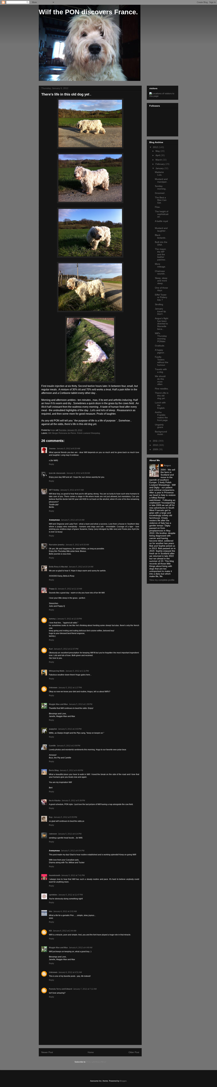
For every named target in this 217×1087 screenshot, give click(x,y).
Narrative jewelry (56, 545)
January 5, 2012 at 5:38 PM (73, 800)
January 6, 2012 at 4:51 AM (70, 972)
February (160, 164)
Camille (52, 746)
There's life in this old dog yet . (161, 396)
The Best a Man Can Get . (160, 200)
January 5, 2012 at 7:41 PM (73, 875)
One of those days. (161, 289)
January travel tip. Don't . (160, 311)
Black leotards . (161, 236)
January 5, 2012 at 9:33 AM (77, 545)
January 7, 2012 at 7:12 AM (85, 989)
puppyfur (53, 729)
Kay (51, 817)
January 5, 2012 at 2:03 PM (69, 729)
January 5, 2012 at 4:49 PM (71, 770)
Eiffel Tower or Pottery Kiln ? (161, 297)
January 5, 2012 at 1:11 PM (77, 671)
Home (91, 1052)
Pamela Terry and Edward (60, 989)
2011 (155, 441)
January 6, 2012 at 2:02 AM (65, 911)
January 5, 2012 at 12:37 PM (66, 649)
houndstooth (54, 875)
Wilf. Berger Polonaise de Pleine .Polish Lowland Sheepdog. (74, 433)
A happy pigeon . (160, 351)
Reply (51, 464)
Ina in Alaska (55, 800)
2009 (156, 449)
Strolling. (159, 304)
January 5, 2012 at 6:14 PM (69, 834)
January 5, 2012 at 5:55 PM (65, 817)
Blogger (123, 1081)
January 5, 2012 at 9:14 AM (72, 520)
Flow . (158, 207)
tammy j (52, 619)
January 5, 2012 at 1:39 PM (80, 704)
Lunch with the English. (160, 405)
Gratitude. (160, 345)
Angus (167, 465)
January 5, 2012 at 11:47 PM (70, 895)
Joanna (52, 448)
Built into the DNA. (161, 243)
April (158, 155)
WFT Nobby (54, 490)
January (160, 168)
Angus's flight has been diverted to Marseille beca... (161, 323)
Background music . (161, 433)
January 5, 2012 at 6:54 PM (72, 851)
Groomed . (160, 193)
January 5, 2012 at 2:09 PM (68, 746)
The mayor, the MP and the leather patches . (160, 254)
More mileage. (160, 265)
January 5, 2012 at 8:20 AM (68, 448)
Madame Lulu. (159, 173)
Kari (51, 649)
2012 (156, 147)
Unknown (53, 687)
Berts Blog (54, 770)
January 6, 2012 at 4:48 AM (80, 947)
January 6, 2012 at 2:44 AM (64, 931)
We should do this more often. (160, 380)
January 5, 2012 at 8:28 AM (78, 473)
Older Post (134, 1052)
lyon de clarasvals (57, 473)
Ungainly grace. (159, 426)
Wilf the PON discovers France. (88, 12)
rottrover (53, 834)
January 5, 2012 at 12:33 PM (69, 619)
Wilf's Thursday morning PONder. (161, 337)
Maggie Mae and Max (58, 704)
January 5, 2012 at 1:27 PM (70, 687)
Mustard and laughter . (161, 229)
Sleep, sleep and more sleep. (161, 281)
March (159, 159)
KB (50, 931)
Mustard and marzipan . (161, 180)
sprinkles (53, 895)
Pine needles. (162, 388)
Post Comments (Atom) (96, 1062)
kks (50, 911)
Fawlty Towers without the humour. (161, 361)
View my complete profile (161, 580)
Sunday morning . (161, 187)
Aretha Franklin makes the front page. (161, 416)
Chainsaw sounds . (160, 272)
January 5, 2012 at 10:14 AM (81, 567)
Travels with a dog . (161, 370)
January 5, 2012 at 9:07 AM (72, 490)
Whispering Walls (56, 671)
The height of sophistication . (161, 214)
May (158, 151)
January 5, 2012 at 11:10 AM (70, 589)
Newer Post (47, 1052)
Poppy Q (53, 589)
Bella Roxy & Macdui (58, 567)
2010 (156, 445)
